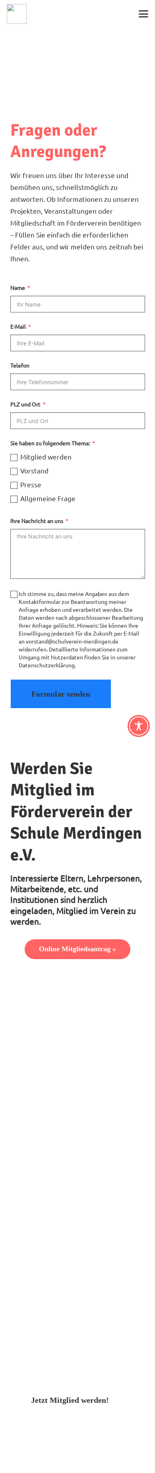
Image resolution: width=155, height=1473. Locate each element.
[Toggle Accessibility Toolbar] (138, 726)
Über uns (24, 1178)
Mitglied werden (36, 1201)
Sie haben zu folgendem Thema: (50, 443)
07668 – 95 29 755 (52, 1078)
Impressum (27, 1225)
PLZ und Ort (25, 404)
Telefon (19, 365)
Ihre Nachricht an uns (36, 521)
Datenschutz (30, 1237)
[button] (143, 14)
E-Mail (18, 327)
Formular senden (60, 694)
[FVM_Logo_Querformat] (17, 14)
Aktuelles (25, 1189)
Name (17, 288)
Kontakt (22, 1213)
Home (19, 1166)
